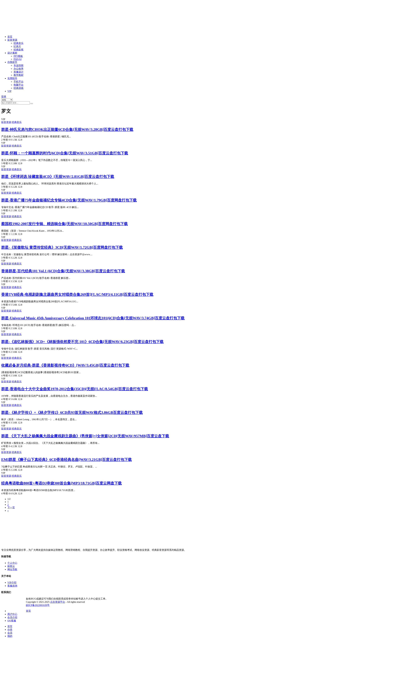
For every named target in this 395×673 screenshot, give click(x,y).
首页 (9, 36)
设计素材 (12, 53)
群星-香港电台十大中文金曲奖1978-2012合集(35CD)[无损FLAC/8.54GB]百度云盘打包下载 (74, 389)
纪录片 (17, 46)
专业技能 (18, 65)
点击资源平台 (57, 602)
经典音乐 (18, 43)
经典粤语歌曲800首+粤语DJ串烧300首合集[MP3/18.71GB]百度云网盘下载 (61, 483)
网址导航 (12, 569)
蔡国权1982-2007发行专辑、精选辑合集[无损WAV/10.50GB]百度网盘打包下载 (64, 224)
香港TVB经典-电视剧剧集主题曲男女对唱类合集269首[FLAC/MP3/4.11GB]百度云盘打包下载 (77, 294)
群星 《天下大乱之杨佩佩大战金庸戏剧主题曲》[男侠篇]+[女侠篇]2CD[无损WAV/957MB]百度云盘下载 (85, 436)
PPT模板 (18, 56)
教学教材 (18, 75)
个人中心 (12, 563)
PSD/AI (17, 59)
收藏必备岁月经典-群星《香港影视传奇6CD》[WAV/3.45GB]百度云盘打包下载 (65, 365)
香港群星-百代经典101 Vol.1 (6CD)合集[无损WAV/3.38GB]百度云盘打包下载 (63, 271)
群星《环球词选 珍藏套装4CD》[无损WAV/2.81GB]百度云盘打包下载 (57, 177)
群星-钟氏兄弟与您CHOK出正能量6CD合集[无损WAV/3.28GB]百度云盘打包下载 (67, 129)
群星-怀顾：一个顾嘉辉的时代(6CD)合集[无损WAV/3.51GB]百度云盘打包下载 (64, 153)
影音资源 (12, 40)
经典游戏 (18, 88)
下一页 (11, 507)
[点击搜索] (31, 103)
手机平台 (18, 81)
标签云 (11, 566)
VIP (9, 91)
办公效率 (18, 68)
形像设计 (18, 72)
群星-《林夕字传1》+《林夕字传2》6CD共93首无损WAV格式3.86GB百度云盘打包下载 (72, 412)
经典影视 (18, 49)
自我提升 (12, 62)
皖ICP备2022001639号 (38, 605)
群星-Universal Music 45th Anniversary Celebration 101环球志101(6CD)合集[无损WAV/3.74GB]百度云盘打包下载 (93, 318)
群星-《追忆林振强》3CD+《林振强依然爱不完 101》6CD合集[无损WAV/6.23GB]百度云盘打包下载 (82, 342)
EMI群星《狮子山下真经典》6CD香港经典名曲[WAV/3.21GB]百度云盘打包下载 (66, 460)
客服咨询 (12, 585)
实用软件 (12, 78)
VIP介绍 (11, 582)
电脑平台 (18, 84)
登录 (3, 96)
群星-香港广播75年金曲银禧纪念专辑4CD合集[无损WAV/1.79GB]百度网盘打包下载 (69, 200)
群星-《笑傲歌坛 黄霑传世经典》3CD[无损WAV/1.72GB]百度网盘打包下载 (62, 247)
